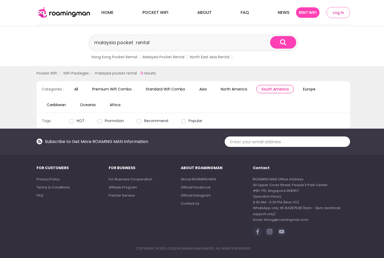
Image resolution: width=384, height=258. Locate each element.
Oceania (88, 104)
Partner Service (122, 195)
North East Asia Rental (209, 57)
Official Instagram (196, 195)
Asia (203, 89)
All (76, 89)
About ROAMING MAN (198, 179)
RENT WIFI (308, 12)
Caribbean (56, 104)
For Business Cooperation (130, 179)
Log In (338, 12)
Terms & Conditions (53, 187)
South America (275, 89)
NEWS (283, 12)
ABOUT (204, 12)
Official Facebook (196, 187)
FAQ (245, 12)
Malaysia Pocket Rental (163, 57)
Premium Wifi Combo (112, 89)
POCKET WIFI (155, 12)
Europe (309, 89)
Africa (115, 104)
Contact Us (190, 203)
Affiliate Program (123, 187)
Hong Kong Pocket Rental (114, 57)
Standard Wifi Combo (165, 89)
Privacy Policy (48, 179)
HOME (107, 12)
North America (234, 89)
